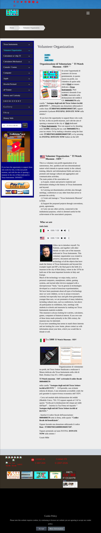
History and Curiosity (11, 95)
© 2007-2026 (40, 463)
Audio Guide (49, 60)
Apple (5, 78)
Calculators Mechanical (12, 61)
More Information (56, 529)
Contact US (61, 459)
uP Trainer (7, 90)
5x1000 (47, 55)
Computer (7, 73)
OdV (46, 57)
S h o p (6, 112)
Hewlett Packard (9, 84)
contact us (74, 326)
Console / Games (10, 67)
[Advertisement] (24, 495)
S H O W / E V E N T (12, 101)
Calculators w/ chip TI (12, 56)
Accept (41, 529)
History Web (8, 118)
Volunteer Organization (12, 50)
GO (25, 125)
